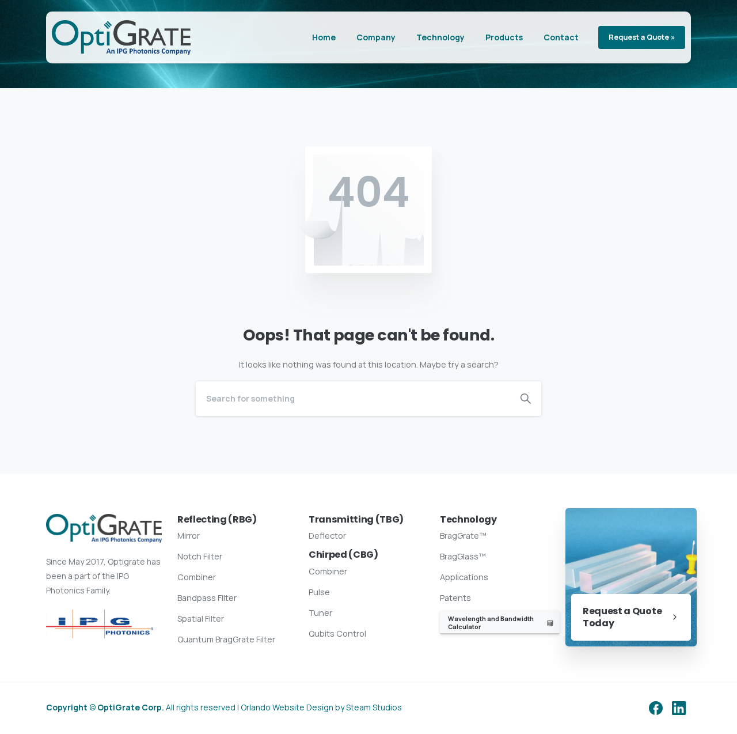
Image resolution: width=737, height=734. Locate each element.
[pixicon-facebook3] (655, 708)
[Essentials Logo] (99, 624)
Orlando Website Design (287, 707)
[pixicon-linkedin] (678, 708)
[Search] (525, 398)
